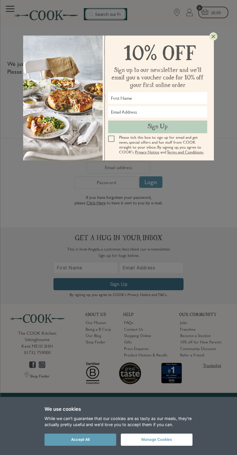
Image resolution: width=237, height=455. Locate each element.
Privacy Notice (147, 151)
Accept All (80, 439)
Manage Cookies (156, 439)
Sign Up (157, 126)
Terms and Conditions (185, 151)
